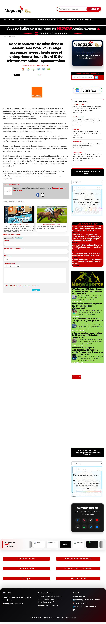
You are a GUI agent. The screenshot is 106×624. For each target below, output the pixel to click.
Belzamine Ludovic (12, 185)
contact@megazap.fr (14, 603)
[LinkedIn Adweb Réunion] (74, 610)
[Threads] (77, 526)
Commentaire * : (9, 263)
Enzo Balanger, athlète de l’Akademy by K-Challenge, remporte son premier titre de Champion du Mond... (90, 358)
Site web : (7, 256)
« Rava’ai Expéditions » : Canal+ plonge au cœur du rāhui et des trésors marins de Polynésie (87, 261)
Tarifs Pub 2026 (26, 568)
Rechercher (94, 9)
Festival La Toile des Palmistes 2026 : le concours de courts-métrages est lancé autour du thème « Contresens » (86, 228)
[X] (90, 520)
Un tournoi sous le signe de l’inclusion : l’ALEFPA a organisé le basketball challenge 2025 (87, 335)
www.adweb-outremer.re (85, 606)
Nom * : (6, 240)
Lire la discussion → (79, 112)
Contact (71, 20)
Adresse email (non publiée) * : (14, 248)
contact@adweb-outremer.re (87, 600)
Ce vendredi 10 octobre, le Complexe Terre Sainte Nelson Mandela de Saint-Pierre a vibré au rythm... (90, 341)
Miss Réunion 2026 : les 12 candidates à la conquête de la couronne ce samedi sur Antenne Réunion (87, 247)
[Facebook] (77, 520)
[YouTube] (97, 520)
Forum (76, 377)
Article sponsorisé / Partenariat (51, 20)
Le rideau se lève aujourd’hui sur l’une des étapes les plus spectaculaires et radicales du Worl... (90, 327)
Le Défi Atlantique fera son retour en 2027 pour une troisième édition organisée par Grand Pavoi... (89, 297)
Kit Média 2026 (78, 578)
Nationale (12, 36)
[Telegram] (90, 526)
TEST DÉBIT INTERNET (85, 20)
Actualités (17, 20)
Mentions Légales (26, 558)
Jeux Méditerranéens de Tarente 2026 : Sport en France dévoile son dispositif (86, 254)
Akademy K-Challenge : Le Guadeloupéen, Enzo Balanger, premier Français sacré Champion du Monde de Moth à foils (87, 351)
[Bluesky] (97, 526)
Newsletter (29, 20)
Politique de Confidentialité (78, 558)
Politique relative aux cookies (78, 568)
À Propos (26, 578)
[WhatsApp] (84, 526)
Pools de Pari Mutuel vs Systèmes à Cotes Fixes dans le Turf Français (52, 227)
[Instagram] (84, 520)
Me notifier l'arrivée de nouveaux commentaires (22, 286)
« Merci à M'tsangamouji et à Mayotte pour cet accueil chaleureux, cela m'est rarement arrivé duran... (90, 312)
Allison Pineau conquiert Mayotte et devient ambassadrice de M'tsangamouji (87, 306)
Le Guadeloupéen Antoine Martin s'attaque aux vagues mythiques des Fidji (87, 320)
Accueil (7, 20)
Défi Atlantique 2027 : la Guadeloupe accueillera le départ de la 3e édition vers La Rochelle (87, 291)
